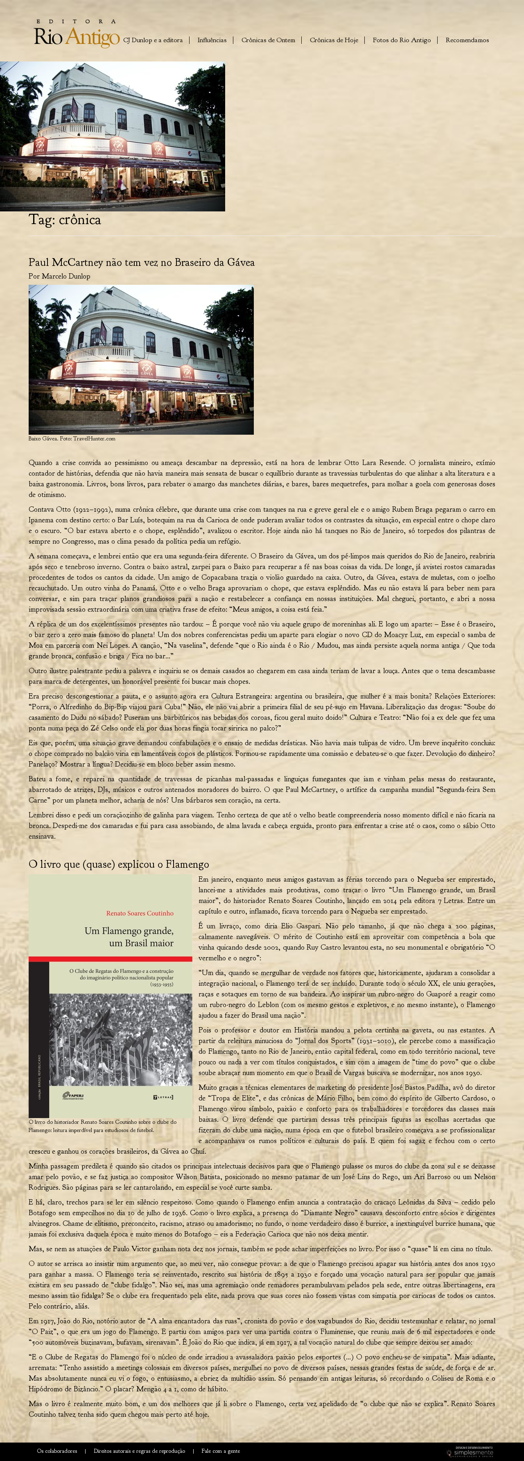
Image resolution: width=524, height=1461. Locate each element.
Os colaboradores (57, 1449)
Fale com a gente (221, 1449)
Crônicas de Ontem (268, 39)
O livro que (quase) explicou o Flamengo (119, 864)
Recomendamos (467, 39)
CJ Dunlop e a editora (153, 39)
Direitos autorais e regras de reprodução (139, 1449)
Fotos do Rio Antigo (402, 39)
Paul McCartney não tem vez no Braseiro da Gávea (142, 262)
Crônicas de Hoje (334, 39)
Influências (212, 39)
